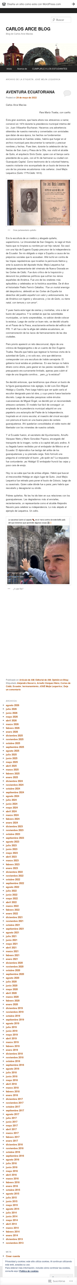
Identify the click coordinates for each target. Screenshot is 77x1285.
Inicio (9, 68)
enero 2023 (12, 868)
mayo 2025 (12, 762)
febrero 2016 (13, 1182)
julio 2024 (11, 799)
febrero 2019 (13, 1046)
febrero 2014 (13, 1231)
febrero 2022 (13, 909)
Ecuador (17, 686)
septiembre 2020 (15, 974)
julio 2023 (11, 845)
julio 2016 (11, 1163)
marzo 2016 (12, 1178)
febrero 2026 (13, 728)
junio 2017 (11, 1121)
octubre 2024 (13, 788)
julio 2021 (11, 936)
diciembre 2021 (14, 917)
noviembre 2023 (14, 830)
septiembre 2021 (15, 928)
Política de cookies (28, 1271)
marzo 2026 (12, 724)
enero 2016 (12, 1186)
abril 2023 (11, 856)
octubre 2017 (13, 1106)
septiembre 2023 (15, 837)
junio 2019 (11, 1030)
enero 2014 (12, 1235)
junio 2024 (11, 803)
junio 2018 (11, 1076)
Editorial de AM (43, 679)
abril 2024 (11, 811)
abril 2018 (11, 1084)
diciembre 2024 (14, 781)
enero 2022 (12, 913)
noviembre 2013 (14, 1242)
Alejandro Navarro (26, 683)
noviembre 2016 (14, 1148)
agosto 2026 (12, 705)
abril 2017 (11, 1129)
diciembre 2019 (14, 1008)
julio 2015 (11, 1197)
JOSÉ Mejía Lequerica (51, 686)
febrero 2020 (13, 1000)
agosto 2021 (12, 932)
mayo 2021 (12, 943)
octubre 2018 (13, 1061)
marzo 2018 (12, 1087)
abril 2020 (11, 993)
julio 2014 (11, 1212)
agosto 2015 (12, 1193)
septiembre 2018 (15, 1065)
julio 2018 (11, 1072)
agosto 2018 (12, 1068)
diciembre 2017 (14, 1099)
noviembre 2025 (14, 739)
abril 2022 (11, 902)
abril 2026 (11, 720)
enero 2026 (12, 731)
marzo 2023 (12, 860)
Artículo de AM (26, 679)
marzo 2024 (12, 815)
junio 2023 (11, 849)
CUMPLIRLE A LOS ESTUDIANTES (49, 68)
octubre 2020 (13, 970)
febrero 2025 (13, 773)
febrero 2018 (13, 1091)
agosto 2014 (12, 1208)
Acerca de (22, 68)
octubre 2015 (13, 1189)
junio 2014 (11, 1216)
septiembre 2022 (15, 883)
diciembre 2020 (14, 962)
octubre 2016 (13, 1152)
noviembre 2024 (14, 784)
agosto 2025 (12, 750)
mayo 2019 (12, 1034)
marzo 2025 (12, 769)
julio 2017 (11, 1118)
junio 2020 (11, 985)
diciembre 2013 (14, 1239)
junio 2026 (11, 713)
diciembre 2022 (14, 872)
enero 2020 (12, 1004)
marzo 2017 (12, 1133)
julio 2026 (11, 709)
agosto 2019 (12, 1023)
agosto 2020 (12, 977)
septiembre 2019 (15, 1019)
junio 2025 (11, 758)
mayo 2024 (12, 807)
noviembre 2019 (14, 1011)
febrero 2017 (13, 1137)
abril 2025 (11, 765)
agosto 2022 (12, 887)
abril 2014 (11, 1223)
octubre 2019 (13, 1015)
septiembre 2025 (15, 747)
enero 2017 (12, 1140)
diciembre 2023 (14, 826)
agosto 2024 (12, 796)
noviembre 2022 (14, 875)
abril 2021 (11, 947)
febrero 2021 (13, 955)
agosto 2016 (12, 1159)
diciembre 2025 (14, 735)
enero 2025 (12, 777)
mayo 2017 (12, 1125)
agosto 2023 (12, 841)
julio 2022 (11, 890)
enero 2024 (12, 822)
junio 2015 (11, 1201)
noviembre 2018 (14, 1057)
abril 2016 (11, 1174)
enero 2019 (12, 1049)
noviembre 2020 (14, 966)
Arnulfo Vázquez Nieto (48, 683)
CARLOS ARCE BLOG (28, 29)
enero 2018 (12, 1095)
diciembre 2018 (14, 1053)
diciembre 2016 (14, 1144)
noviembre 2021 (14, 921)
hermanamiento (30, 686)
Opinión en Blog (60, 679)
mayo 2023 (12, 853)
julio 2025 (11, 754)
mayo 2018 (12, 1080)
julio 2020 (11, 981)
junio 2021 (11, 940)
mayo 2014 (12, 1220)
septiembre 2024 (15, 792)
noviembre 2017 (14, 1102)
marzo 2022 (12, 906)
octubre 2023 (13, 834)
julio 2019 (11, 1027)
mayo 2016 (12, 1171)
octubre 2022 (13, 879)
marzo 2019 (12, 1042)
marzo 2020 (12, 996)
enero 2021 (12, 959)
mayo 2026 (12, 716)
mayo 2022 (12, 898)
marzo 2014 (12, 1227)
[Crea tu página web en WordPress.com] (38, 4)
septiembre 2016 (15, 1155)
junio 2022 (11, 894)
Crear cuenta (13, 1256)
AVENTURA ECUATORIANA (30, 91)
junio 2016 (11, 1167)
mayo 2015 (12, 1205)
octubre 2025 (13, 743)
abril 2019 (11, 1038)
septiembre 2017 (15, 1110)
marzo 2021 (12, 951)
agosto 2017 (12, 1114)
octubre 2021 (13, 925)
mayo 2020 (12, 989)
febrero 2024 (13, 818)
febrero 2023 (13, 864)
